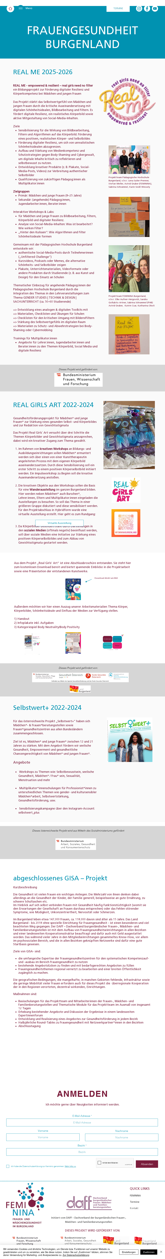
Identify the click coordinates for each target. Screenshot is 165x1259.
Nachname (121, 1131)
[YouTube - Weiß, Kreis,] (155, 8)
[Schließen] (161, 1252)
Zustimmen (149, 1252)
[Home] (10, 8)
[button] (20, 8)
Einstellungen (129, 1252)
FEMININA (135, 1195)
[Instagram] (139, 8)
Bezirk (81, 1145)
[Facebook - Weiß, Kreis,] (147, 8)
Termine (134, 1201)
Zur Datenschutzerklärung (76, 1255)
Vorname (43, 1130)
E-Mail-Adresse (81, 1116)
